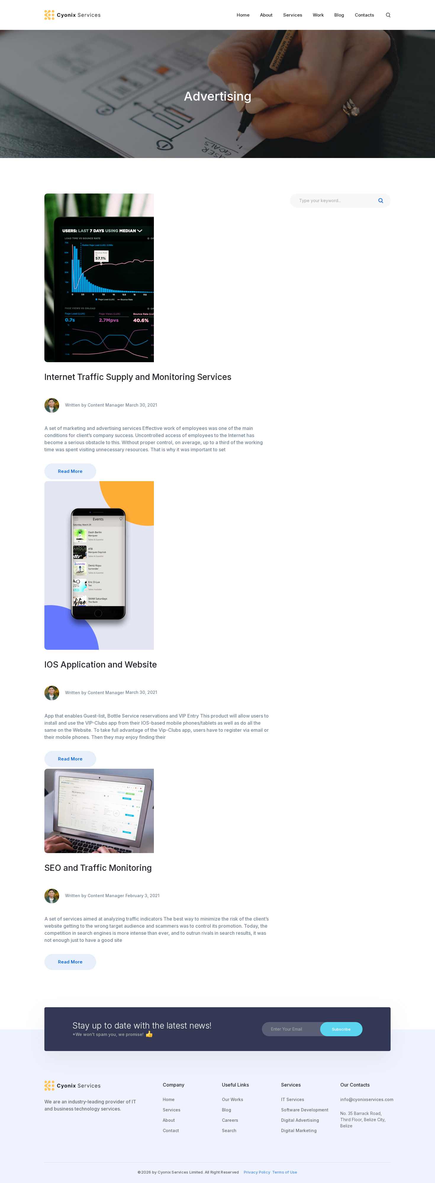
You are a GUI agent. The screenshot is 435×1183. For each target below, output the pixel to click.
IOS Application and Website (100, 665)
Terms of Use (284, 1172)
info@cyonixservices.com (366, 1099)
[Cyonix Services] (72, 14)
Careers (230, 1120)
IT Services (292, 1099)
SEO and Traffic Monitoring (98, 868)
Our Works (232, 1099)
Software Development (304, 1109)
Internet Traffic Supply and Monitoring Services (137, 377)
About (169, 1120)
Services (172, 1109)
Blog (226, 1109)
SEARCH (380, 201)
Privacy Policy (257, 1172)
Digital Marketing (299, 1130)
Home (169, 1099)
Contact (171, 1130)
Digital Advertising (300, 1120)
